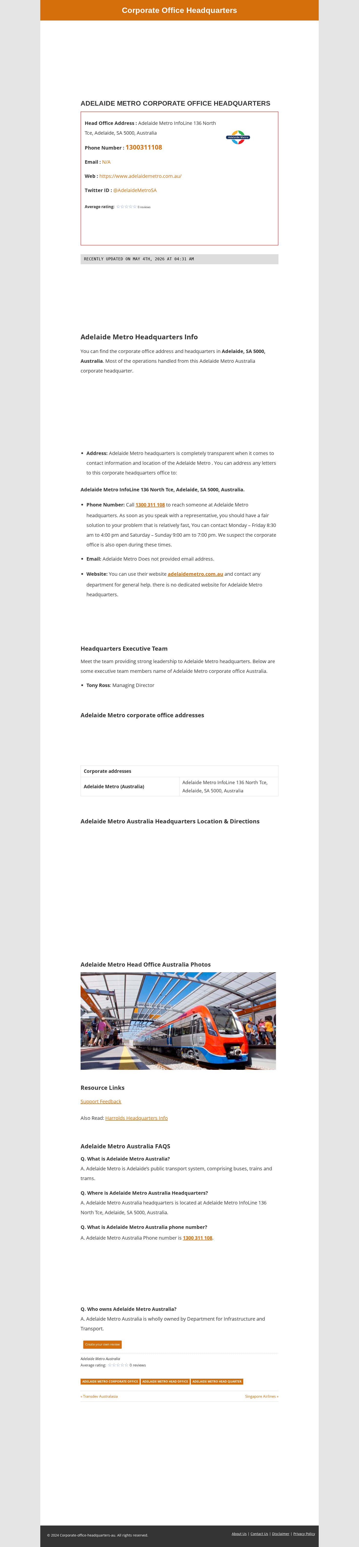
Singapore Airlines (260, 1396)
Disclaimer (280, 1533)
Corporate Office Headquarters (179, 10)
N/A (106, 162)
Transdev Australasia (100, 1396)
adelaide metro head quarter (217, 1381)
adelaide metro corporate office (110, 1381)
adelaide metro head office (165, 1381)
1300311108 (144, 147)
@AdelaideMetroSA (135, 190)
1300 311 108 (150, 504)
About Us (239, 1533)
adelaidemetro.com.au (195, 574)
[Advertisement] (179, 62)
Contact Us (259, 1533)
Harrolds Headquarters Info (136, 1118)
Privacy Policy (304, 1533)
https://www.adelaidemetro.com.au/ (140, 176)
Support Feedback (101, 1101)
